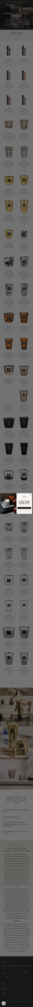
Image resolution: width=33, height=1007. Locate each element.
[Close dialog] (31, 494)
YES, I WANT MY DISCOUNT (24, 508)
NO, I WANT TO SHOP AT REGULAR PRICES (24, 510)
